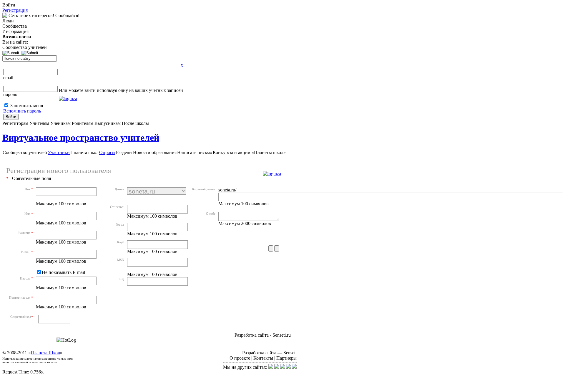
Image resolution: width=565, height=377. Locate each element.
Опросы (107, 152)
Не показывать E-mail (63, 272)
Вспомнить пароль (22, 110)
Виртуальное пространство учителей (80, 137)
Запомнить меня (26, 105)
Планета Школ (45, 352)
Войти (11, 117)
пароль (10, 94)
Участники (59, 152)
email (8, 77)
